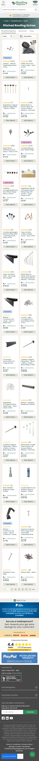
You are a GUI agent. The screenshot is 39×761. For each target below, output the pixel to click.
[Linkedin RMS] (7, 718)
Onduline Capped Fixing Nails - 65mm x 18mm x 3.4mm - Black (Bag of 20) (10, 447)
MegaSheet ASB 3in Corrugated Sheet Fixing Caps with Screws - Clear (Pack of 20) (28, 191)
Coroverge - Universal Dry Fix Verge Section (8, 361)
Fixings (32, 31)
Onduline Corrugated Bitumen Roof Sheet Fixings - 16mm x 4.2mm (10, 191)
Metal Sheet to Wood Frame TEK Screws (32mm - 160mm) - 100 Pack (28, 107)
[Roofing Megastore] (19, 3)
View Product (10, 77)
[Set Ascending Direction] (21, 36)
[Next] (29, 589)
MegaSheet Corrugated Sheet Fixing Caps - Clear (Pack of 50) (10, 405)
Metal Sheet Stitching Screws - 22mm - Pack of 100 (10, 149)
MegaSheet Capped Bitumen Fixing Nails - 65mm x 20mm (10, 106)
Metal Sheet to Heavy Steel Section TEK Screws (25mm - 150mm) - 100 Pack (28, 276)
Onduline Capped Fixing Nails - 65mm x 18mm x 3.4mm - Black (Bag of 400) (28, 362)
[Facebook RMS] (3, 718)
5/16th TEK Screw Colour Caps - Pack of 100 (28, 65)
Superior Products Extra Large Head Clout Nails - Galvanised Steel (27, 531)
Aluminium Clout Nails (9, 573)
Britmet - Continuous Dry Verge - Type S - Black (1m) (9, 320)
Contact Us (7, 667)
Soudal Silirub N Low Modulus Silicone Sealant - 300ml (28, 489)
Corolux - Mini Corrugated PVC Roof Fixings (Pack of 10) (27, 320)
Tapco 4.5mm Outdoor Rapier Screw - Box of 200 (28, 234)
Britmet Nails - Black (28, 572)
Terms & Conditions (13, 744)
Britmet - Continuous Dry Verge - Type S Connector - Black (9, 531)
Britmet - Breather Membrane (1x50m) (28, 403)
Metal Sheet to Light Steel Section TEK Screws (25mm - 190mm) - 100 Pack (28, 447)
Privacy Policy (27, 744)
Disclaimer (26, 746)
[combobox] (19, 9)
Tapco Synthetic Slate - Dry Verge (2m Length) (9, 276)
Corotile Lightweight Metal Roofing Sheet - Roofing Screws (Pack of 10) (10, 234)
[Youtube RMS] (11, 718)
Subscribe (30, 712)
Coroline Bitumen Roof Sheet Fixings (27, 149)
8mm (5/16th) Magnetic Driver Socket (8, 489)
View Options (28, 77)
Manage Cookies (15, 746)
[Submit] (36, 11)
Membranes (23, 31)
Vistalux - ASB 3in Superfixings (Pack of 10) (9, 65)
